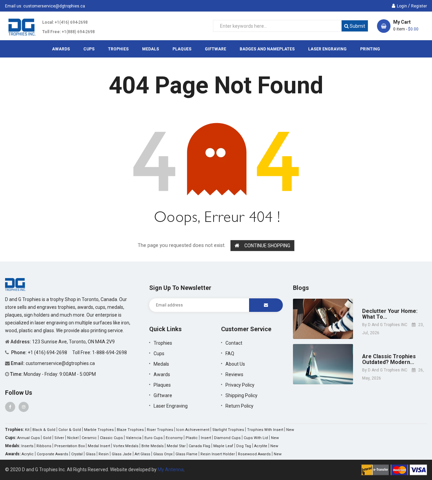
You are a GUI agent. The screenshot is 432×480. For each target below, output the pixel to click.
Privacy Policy (239, 385)
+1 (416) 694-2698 (48, 352)
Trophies (163, 343)
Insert (206, 438)
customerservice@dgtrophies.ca (54, 6)
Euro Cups (153, 438)
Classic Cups (111, 438)
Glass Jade (122, 454)
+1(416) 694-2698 (71, 22)
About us (235, 364)
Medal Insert (99, 446)
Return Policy (239, 406)
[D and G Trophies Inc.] (15, 284)
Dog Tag (243, 446)
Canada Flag (199, 446)
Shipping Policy (241, 395)
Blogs (301, 287)
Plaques (162, 385)
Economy (174, 438)
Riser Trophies (160, 430)
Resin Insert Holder (217, 454)
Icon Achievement (192, 430)
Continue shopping (267, 245)
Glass (91, 454)
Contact (233, 343)
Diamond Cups (227, 438)
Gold (47, 438)
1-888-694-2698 (109, 352)
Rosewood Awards (254, 454)
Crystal (77, 454)
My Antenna (171, 469)
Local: (48, 22)
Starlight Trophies (228, 430)
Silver (59, 438)
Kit (27, 430)
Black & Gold (43, 430)
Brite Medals (152, 446)
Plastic (192, 438)
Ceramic (89, 438)
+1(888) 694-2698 (78, 31)
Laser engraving (171, 406)
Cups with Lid (256, 438)
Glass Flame (186, 454)
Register (419, 6)
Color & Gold (69, 430)
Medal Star (176, 446)
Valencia (133, 438)
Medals (161, 364)
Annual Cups (28, 438)
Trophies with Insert (265, 430)
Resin (104, 454)
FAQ (229, 353)
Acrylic (28, 454)
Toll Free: (51, 31)
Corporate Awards (52, 454)
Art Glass (142, 454)
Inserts (27, 446)
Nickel (73, 438)
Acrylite (260, 446)
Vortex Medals (125, 446)
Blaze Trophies (130, 430)
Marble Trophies (99, 430)
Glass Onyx (162, 454)
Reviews (234, 374)
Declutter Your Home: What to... (389, 314)
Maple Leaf (223, 446)
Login (402, 6)
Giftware (163, 395)
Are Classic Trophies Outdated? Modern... (389, 359)
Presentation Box (69, 446)
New (290, 430)
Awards (162, 374)
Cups (159, 353)
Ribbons (43, 446)
